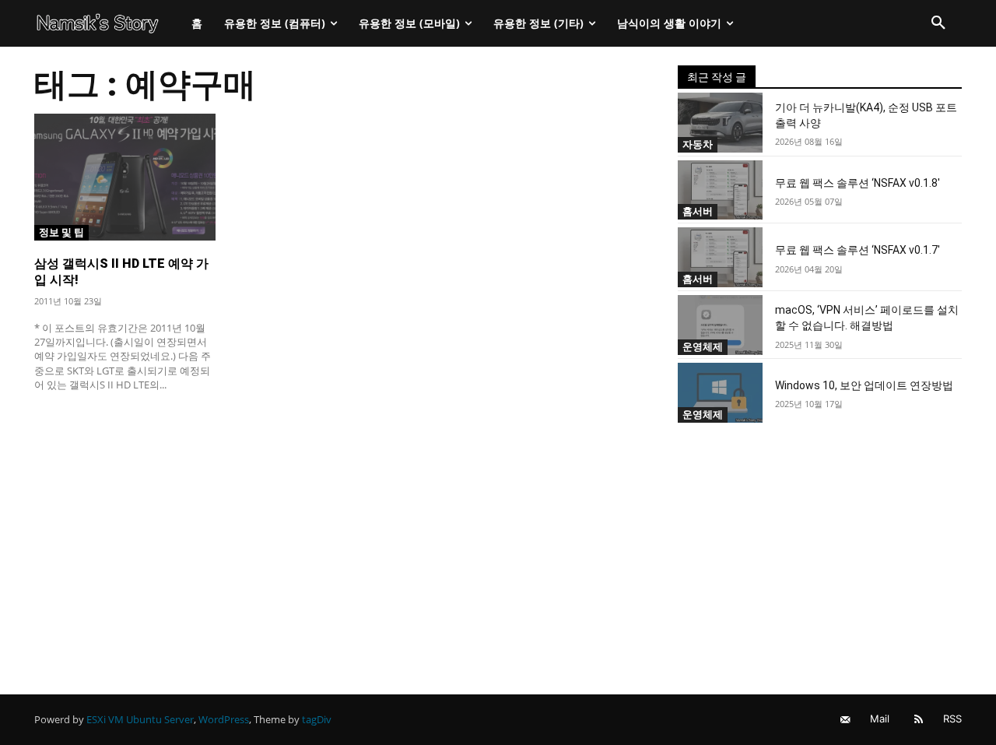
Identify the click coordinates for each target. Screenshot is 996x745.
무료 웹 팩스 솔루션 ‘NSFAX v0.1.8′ (857, 183)
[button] (938, 23)
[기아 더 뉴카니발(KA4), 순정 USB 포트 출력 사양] (720, 123)
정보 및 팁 (61, 232)
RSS (952, 718)
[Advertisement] (337, 519)
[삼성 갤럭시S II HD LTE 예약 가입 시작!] (125, 177)
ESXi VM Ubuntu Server (140, 719)
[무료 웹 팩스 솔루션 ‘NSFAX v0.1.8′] (720, 190)
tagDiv (316, 719)
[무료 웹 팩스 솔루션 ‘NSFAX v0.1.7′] (720, 257)
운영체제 (702, 346)
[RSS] (918, 720)
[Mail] (845, 720)
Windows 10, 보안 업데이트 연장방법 (864, 385)
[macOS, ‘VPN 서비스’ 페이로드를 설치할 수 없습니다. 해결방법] (720, 325)
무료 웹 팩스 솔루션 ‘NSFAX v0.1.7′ (857, 250)
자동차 (697, 144)
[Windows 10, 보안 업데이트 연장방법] (720, 393)
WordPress (223, 719)
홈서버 (697, 211)
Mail (879, 718)
